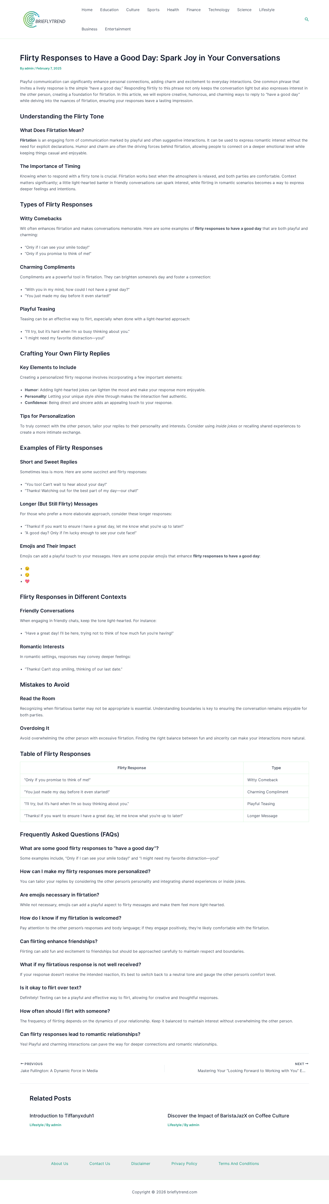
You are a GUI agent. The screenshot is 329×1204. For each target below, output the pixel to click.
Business (89, 29)
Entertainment (118, 29)
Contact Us (99, 1163)
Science (244, 9)
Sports (153, 9)
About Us (59, 1163)
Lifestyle (267, 9)
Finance (194, 9)
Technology (219, 9)
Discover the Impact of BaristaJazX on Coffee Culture (228, 1116)
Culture (132, 9)
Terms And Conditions (238, 1163)
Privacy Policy (184, 1163)
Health (173, 9)
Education (109, 9)
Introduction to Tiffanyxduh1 (62, 1116)
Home (87, 9)
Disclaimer (140, 1163)
